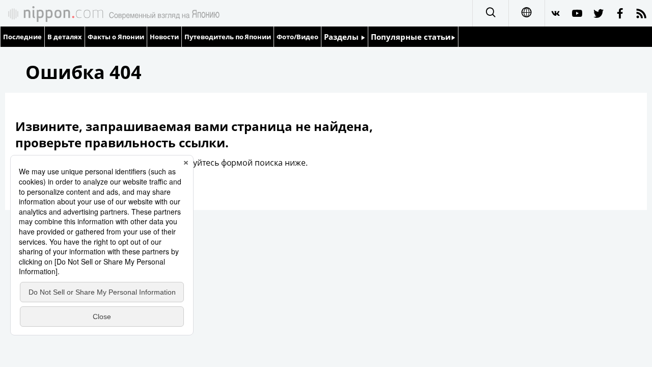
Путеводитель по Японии (227, 36)
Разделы (342, 37)
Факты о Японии (116, 36)
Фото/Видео (297, 36)
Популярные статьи (411, 37)
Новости (164, 36)
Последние (22, 36)
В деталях (64, 36)
